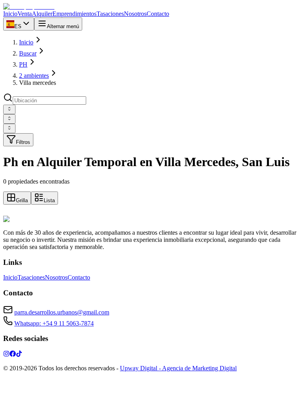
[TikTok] (19, 354)
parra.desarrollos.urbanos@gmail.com (61, 312)
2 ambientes (34, 75)
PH (23, 64)
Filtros (23, 142)
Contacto (79, 277)
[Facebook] (13, 354)
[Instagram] (6, 354)
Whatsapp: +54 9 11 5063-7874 (54, 323)
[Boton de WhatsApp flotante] (8, 212)
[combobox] (9, 109)
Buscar (28, 53)
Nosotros (56, 277)
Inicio (26, 42)
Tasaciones (31, 277)
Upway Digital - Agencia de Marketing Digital (178, 368)
